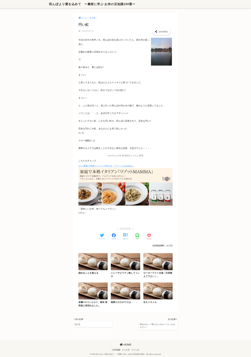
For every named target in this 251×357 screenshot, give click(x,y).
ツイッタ (135, 350)
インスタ (126, 350)
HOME (127, 344)
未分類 (169, 245)
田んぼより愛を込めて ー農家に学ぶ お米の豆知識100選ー (92, 4)
